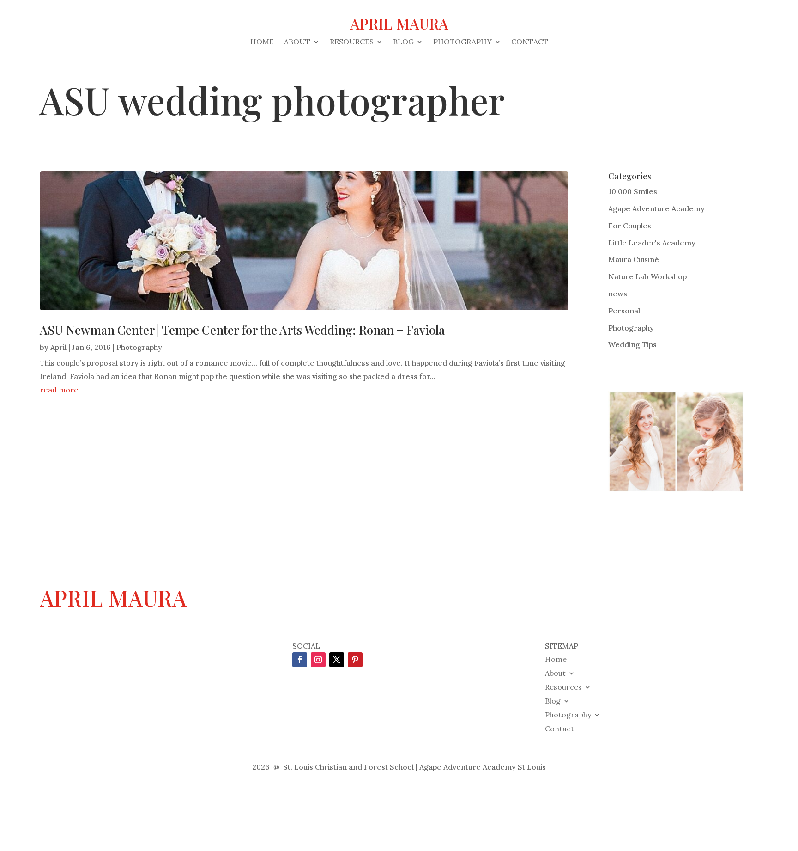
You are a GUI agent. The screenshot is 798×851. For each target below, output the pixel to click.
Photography (462, 42)
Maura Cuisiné (633, 259)
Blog (403, 42)
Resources (352, 42)
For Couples (629, 225)
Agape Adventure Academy (656, 208)
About (297, 42)
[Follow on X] (336, 659)
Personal (624, 310)
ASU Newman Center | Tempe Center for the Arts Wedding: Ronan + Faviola (242, 330)
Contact (529, 42)
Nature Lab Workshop (647, 276)
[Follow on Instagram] (318, 659)
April (58, 347)
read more (59, 389)
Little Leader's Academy (651, 242)
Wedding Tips (632, 344)
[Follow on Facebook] (299, 659)
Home (262, 42)
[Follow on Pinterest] (355, 659)
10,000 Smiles (632, 191)
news (617, 293)
